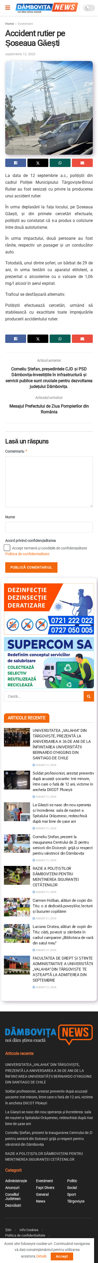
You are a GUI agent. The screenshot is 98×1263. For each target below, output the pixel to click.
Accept (62, 1256)
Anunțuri (12, 1188)
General (42, 1194)
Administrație (16, 1181)
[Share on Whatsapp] (60, 163)
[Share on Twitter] (37, 163)
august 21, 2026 (45, 765)
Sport (71, 1194)
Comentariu (16, 451)
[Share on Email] (82, 163)
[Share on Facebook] (15, 163)
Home (9, 24)
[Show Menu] (7, 8)
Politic (72, 1181)
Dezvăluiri (13, 1205)
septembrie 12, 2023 (20, 54)
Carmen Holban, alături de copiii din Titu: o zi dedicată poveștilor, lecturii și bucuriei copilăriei (63, 906)
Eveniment (25, 24)
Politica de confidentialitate (27, 554)
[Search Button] (89, 696)
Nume (10, 517)
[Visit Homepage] (46, 8)
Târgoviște (75, 1201)
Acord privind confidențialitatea (30, 540)
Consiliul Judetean (13, 1196)
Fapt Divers (45, 1188)
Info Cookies (29, 1230)
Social (72, 1188)
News (40, 1201)
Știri (8, 1230)
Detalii (41, 1256)
